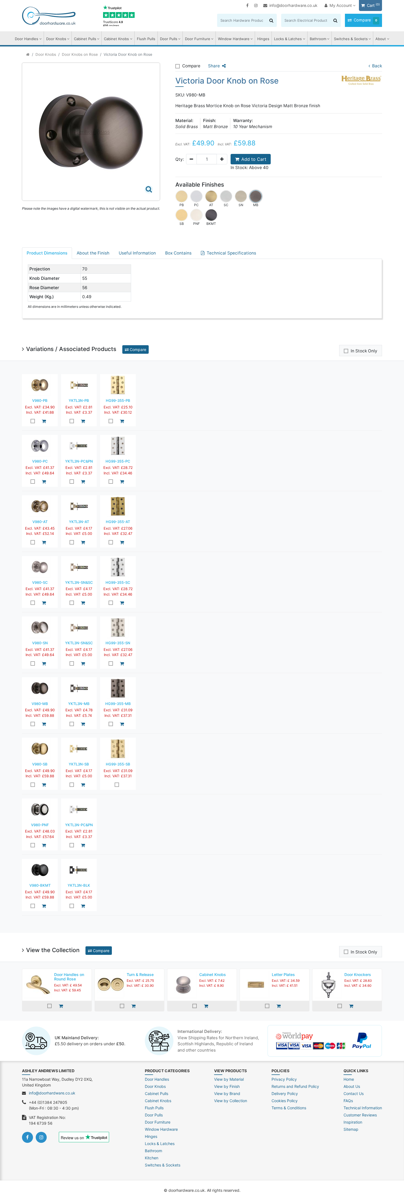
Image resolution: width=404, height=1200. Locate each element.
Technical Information (363, 1107)
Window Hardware (234, 39)
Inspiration (353, 1122)
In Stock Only (364, 350)
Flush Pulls (146, 39)
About (380, 39)
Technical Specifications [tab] (231, 253)
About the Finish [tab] (93, 253)
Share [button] (214, 65)
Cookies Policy (285, 1100)
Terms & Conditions (289, 1107)
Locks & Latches (288, 39)
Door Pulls (168, 39)
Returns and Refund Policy (295, 1086)
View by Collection (230, 1100)
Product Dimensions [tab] (47, 253)
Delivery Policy (285, 1093)
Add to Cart (253, 159)
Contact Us (354, 1093)
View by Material (229, 1079)
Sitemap (351, 1129)
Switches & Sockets (351, 39)
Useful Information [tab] (137, 253)
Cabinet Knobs (116, 39)
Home (349, 1079)
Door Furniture (197, 39)
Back (377, 65)
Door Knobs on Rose (80, 54)
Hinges (263, 39)
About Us (352, 1086)
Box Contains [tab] (178, 253)
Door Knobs (56, 39)
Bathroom (318, 39)
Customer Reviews (360, 1115)
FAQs (348, 1100)
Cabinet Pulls (85, 39)
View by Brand (227, 1093)
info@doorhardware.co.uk (293, 5)
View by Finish (227, 1086)
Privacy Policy (284, 1079)
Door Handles (26, 39)
